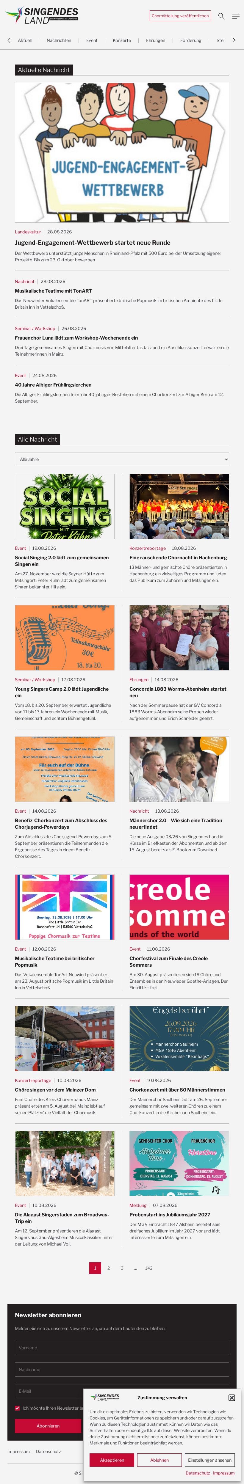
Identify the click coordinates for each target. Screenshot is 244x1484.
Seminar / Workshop (35, 328)
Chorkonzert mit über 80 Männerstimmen (177, 1090)
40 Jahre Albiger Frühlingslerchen (53, 385)
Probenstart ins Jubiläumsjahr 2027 (169, 1215)
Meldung (138, 1205)
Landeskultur (28, 232)
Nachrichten (59, 40)
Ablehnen (159, 1460)
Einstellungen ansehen (210, 1460)
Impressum (224, 1472)
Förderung (190, 40)
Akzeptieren (112, 1460)
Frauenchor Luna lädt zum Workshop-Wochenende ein (76, 338)
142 (150, 1266)
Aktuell (25, 40)
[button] (232, 1398)
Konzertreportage (147, 548)
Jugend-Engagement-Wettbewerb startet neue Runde (93, 242)
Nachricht (25, 281)
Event (92, 40)
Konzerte (122, 40)
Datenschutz (198, 1472)
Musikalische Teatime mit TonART (53, 291)
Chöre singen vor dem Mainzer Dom (55, 1090)
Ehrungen (155, 40)
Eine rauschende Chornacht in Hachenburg (178, 557)
